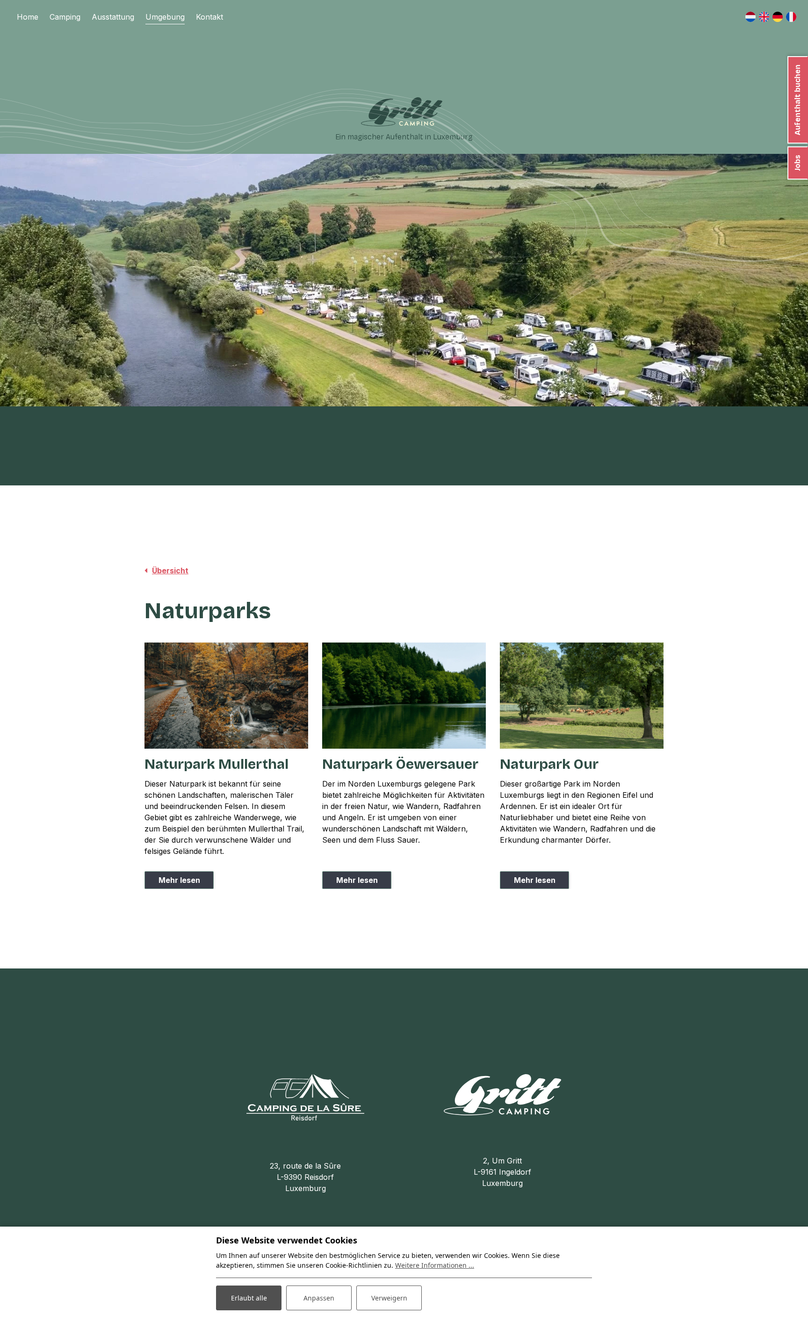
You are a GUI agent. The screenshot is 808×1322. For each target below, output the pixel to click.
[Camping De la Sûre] (305, 1096)
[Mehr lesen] (226, 696)
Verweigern (389, 1297)
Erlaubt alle (249, 1297)
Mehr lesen (179, 880)
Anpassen (318, 1297)
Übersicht (170, 570)
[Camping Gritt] (401, 111)
